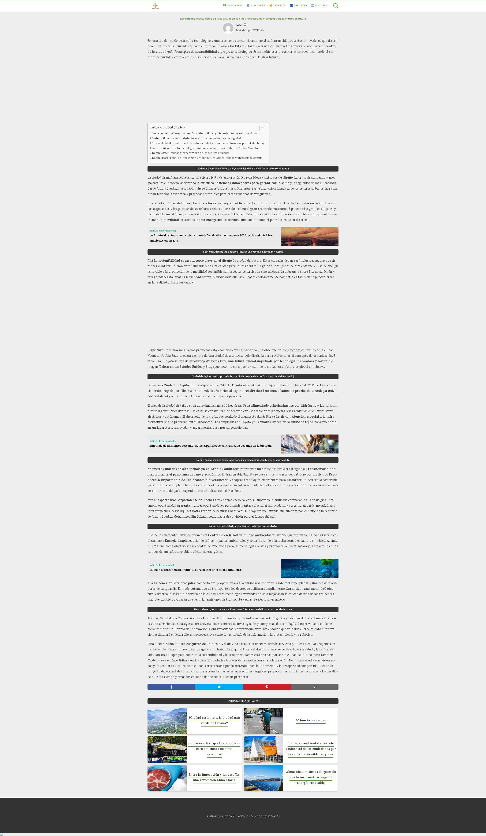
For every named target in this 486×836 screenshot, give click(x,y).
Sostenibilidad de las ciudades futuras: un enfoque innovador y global (196, 139)
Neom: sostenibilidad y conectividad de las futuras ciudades (190, 153)
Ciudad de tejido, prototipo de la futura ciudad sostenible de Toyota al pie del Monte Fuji (208, 144)
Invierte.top (243, 30)
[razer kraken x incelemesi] (243, 834)
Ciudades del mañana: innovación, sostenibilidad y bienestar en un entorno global (204, 134)
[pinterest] (267, 687)
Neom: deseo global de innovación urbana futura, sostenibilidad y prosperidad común (207, 158)
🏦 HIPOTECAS (255, 6)
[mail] (315, 687)
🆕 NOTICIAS (319, 6)
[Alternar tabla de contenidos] (261, 128)
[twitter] (219, 687)
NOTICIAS (258, 30)
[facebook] (171, 687)
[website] (245, 25)
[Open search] (335, 6)
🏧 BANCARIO (298, 6)
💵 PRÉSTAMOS (232, 6)
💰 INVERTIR (277, 6)
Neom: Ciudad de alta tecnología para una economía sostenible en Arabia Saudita (205, 148)
